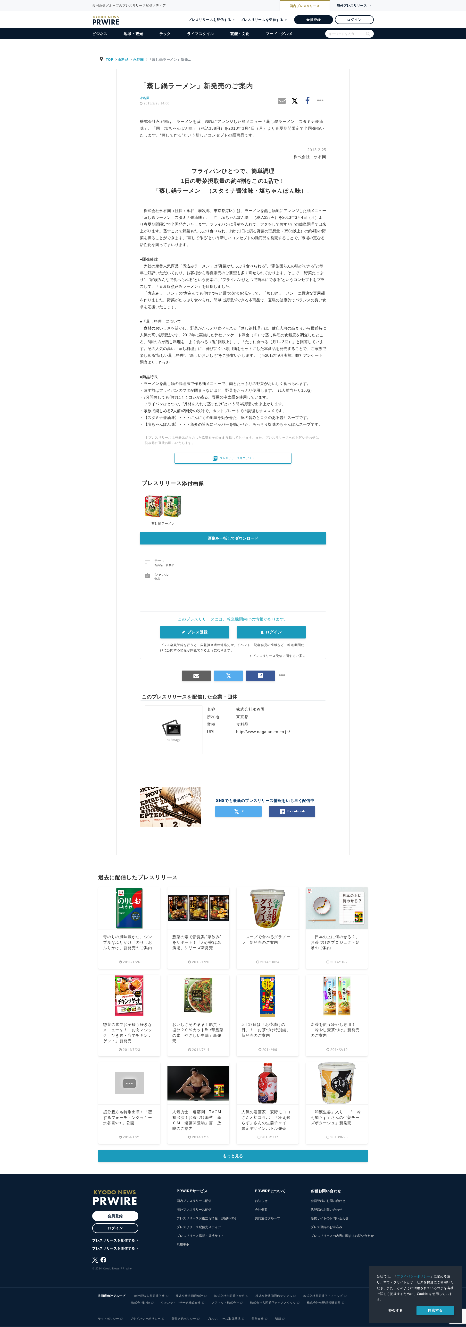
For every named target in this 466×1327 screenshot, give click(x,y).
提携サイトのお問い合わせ (330, 1218)
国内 (305, 6)
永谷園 (138, 59)
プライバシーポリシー (413, 1276)
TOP (109, 59)
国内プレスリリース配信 (194, 1201)
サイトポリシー (108, 1318)
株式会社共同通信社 (189, 1296)
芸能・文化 (240, 34)
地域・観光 (133, 34)
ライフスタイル (200, 34)
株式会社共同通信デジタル (274, 1296)
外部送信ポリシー (184, 1318)
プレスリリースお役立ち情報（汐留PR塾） (207, 1218)
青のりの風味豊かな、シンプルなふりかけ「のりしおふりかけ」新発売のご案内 (127, 942)
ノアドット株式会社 (225, 1302)
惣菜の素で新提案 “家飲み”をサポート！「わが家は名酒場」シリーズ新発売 (196, 942)
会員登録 (313, 20)
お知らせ (261, 1201)
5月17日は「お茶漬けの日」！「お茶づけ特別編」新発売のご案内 (266, 1030)
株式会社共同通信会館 (229, 1296)
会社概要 (261, 1209)
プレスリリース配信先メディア (199, 1227)
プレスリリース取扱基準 (224, 1318)
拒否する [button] (396, 1310)
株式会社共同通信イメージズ (323, 1296)
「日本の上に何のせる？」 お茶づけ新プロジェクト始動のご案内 (337, 942)
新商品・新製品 (164, 565)
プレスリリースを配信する (209, 20)
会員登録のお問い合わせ (328, 1201)
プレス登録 (197, 632)
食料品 (123, 59)
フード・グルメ (279, 34)
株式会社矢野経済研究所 (324, 1302)
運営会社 (257, 1318)
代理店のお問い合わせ (326, 1209)
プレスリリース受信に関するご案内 (279, 656)
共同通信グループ (267, 1218)
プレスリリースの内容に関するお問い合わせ (342, 1236)
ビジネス (100, 34)
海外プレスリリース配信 (194, 1209)
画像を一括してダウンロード (233, 538)
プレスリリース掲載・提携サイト (200, 1236)
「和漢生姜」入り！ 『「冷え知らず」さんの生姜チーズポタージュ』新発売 (336, 1117)
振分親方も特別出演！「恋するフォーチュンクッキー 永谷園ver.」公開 (129, 1117)
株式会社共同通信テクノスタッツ (273, 1302)
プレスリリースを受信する (261, 20)
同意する (435, 1310)
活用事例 (183, 1244)
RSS (278, 1318)
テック (165, 34)
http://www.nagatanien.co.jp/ (263, 732)
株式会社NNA (140, 1302)
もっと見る (233, 1156)
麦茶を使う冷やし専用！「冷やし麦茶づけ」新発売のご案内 (335, 1030)
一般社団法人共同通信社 (148, 1296)
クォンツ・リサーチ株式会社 (181, 1302)
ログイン (354, 20)
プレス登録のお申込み (326, 1227)
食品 (157, 578)
